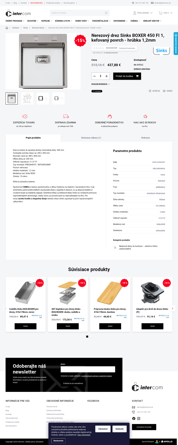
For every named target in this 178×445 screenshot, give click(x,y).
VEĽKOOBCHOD (36, 3)
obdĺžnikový (160, 187)
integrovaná (160, 193)
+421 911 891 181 (144, 412)
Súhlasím (120, 429)
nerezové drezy (65, 193)
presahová (151, 193)
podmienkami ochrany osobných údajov (97, 376)
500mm (162, 199)
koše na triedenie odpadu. (32, 193)
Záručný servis (51, 407)
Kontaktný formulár (144, 427)
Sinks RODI (161, 224)
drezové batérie (83, 190)
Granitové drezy (50, 193)
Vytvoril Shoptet (148, 442)
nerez (163, 175)
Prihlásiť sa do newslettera (73, 383)
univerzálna (160, 230)
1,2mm (162, 212)
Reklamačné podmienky (55, 414)
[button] (87, 336)
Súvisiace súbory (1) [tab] (91, 137)
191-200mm (160, 206)
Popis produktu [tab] (33, 137)
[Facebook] (134, 418)
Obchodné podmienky (54, 418)
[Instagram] (138, 418)
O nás (8, 3)
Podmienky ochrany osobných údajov (60, 422)
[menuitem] (15, 21)
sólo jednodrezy (159, 168)
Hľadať (106, 13)
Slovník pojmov (69, 3)
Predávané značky (53, 3)
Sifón (15, 181)
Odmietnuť (103, 429)
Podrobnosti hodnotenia (127, 48)
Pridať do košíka (124, 76)
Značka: (157, 60)
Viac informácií (83, 435)
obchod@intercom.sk (145, 407)
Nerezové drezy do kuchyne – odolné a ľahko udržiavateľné (138, 247)
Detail (25, 326)
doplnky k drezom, (64, 190)
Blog (15, 3)
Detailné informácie (99, 84)
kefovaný (161, 181)
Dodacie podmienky (53, 410)
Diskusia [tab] (145, 137)
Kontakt (24, 3)
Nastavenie (58, 441)
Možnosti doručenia (142, 69)
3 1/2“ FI (162, 218)
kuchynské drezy (48, 190)
